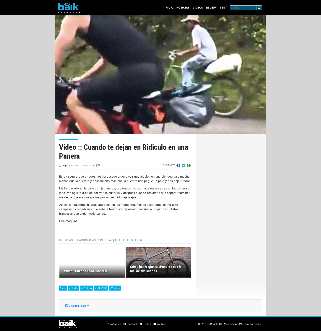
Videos (198, 7)
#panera (86, 288)
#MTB (63, 288)
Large (64, 165)
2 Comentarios (77, 306)
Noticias (183, 7)
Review (211, 7)
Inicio (169, 7)
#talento (101, 288)
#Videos (115, 288)
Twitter (146, 324)
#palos (73, 288)
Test (223, 7)
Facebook (132, 324)
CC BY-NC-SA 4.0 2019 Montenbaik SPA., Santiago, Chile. (229, 324)
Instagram (115, 324)
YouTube (161, 324)
